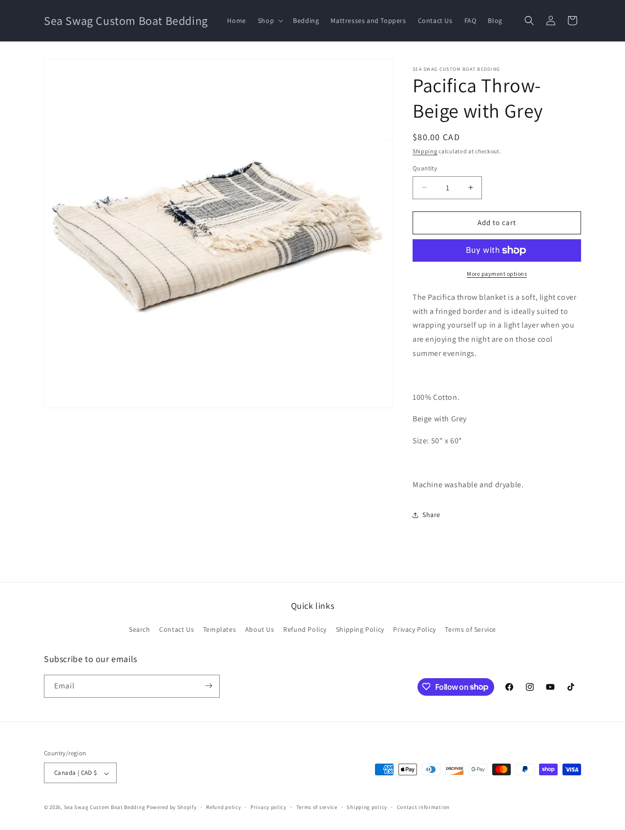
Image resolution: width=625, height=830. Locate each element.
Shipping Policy (360, 629)
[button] (269, 20)
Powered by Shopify (171, 807)
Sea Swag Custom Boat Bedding (105, 807)
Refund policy (223, 807)
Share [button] (431, 514)
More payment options (497, 273)
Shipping (425, 151)
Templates (219, 629)
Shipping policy (367, 807)
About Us (259, 629)
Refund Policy (305, 629)
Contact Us (176, 629)
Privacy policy (268, 807)
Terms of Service (470, 629)
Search (139, 629)
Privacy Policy (414, 629)
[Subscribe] (208, 685)
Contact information (423, 807)
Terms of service (316, 807)
